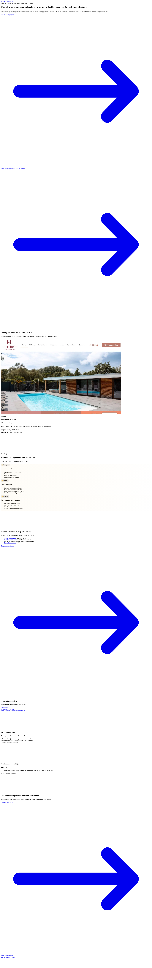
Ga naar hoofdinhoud (7, 1)
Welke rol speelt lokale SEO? (10, 742)
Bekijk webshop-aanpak (7, 168)
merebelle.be (4, 707)
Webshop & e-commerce (11, 539)
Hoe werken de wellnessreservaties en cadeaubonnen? (17, 740)
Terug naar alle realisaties (18, 710)
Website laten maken (10, 538)
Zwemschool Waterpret (7, 709)
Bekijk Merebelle (5, 710)
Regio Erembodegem (10, 543)
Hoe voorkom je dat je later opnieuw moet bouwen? (17, 739)
